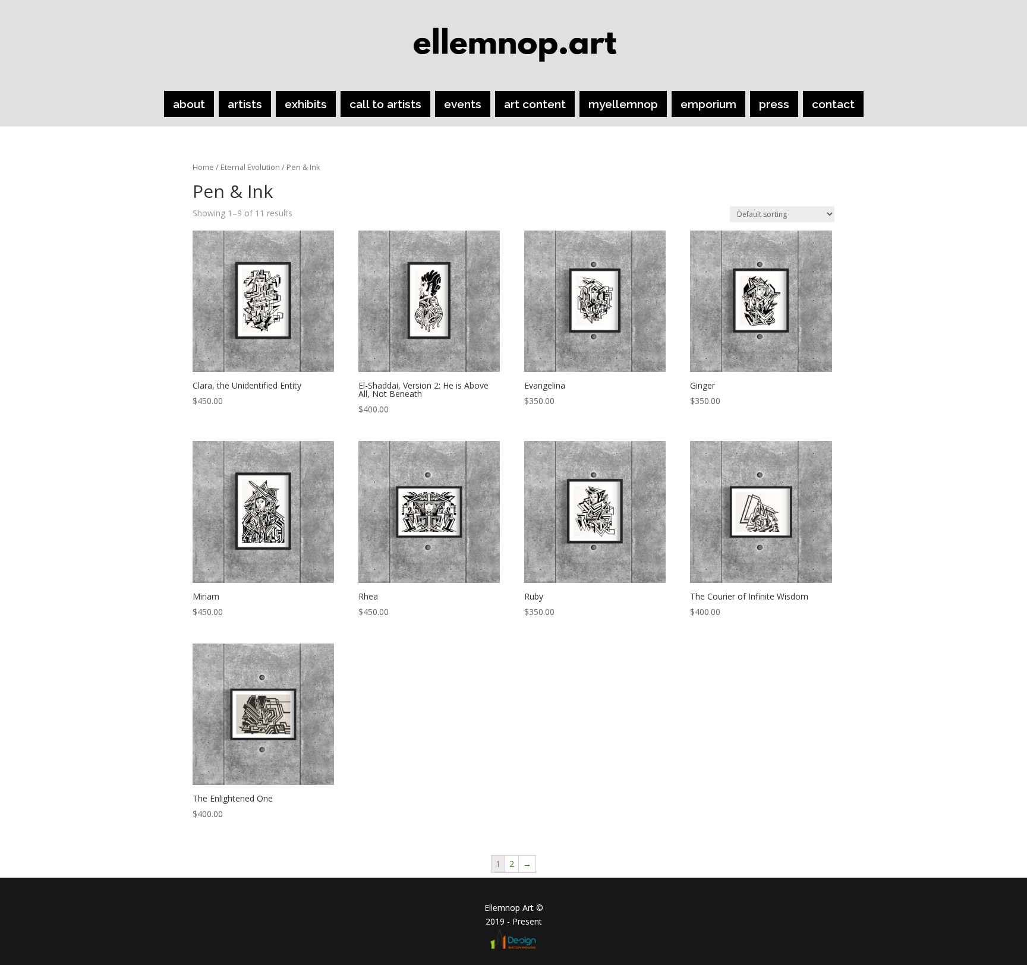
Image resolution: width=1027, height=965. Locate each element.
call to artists (385, 104)
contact (833, 104)
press (774, 104)
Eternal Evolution (250, 167)
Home (203, 167)
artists (245, 104)
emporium (708, 104)
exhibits (306, 104)
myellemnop (623, 104)
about (189, 104)
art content (535, 104)
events (462, 104)
